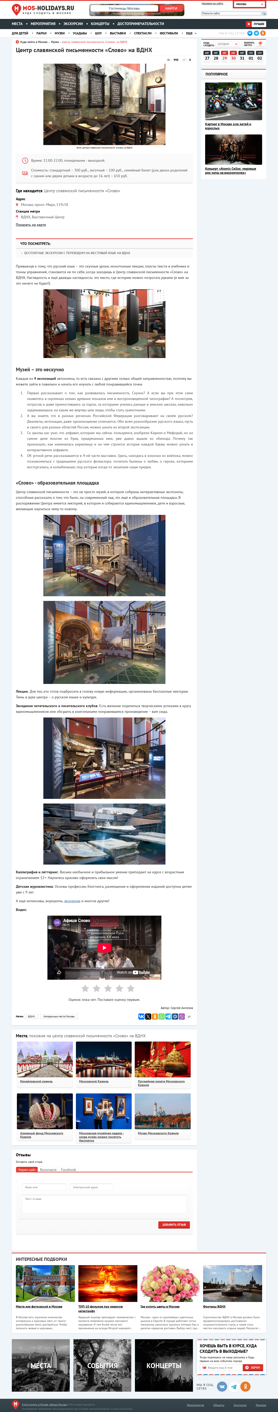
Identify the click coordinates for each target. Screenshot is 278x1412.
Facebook (68, 1169)
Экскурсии (73, 23)
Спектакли (143, 33)
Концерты (100, 23)
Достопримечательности (140, 23)
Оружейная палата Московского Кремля (161, 1083)
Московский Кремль (94, 1081)
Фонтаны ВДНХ (214, 1306)
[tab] (27, 1169)
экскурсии (72, 901)
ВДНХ (31, 1016)
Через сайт (27, 1169)
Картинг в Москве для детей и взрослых (228, 126)
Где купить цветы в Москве (160, 1306)
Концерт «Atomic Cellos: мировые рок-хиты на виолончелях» (230, 170)
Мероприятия (43, 23)
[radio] (83, 989)
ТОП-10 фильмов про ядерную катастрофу (100, 1308)
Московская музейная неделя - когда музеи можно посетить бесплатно (101, 1136)
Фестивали (169, 33)
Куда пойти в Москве (33, 42)
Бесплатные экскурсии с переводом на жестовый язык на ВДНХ (77, 253)
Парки (41, 33)
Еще (189, 33)
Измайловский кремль (36, 1081)
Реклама (261, 1405)
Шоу (98, 33)
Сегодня (223, 44)
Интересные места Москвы (59, 1016)
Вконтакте (48, 1169)
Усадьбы (80, 33)
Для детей (20, 33)
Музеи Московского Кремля (158, 1133)
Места (17, 23)
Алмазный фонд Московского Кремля (41, 1135)
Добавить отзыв (174, 1224)
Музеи (60, 33)
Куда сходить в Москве (47, 13)
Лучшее (258, 24)
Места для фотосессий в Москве (39, 1306)
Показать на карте (31, 224)
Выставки (118, 33)
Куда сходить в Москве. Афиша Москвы (44, 1404)
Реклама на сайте (212, 3)
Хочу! (255, 1367)
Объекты (218, 1405)
